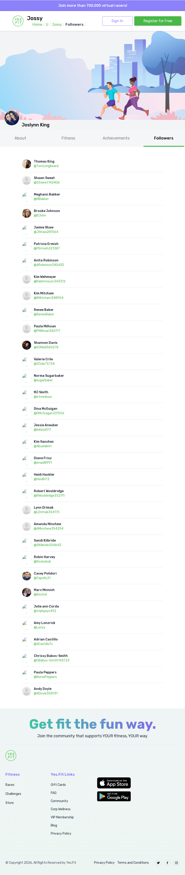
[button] (115, 783)
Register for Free (157, 21)
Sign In (117, 21)
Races (9, 785)
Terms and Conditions (133, 863)
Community (59, 801)
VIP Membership (62, 817)
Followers (163, 138)
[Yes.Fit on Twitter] (158, 863)
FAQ (53, 793)
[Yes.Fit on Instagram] (176, 863)
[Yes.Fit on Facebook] (167, 863)
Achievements (116, 138)
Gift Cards (58, 785)
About (20, 138)
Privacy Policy (61, 833)
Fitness (68, 138)
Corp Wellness (61, 809)
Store (9, 803)
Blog (54, 825)
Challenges (13, 794)
